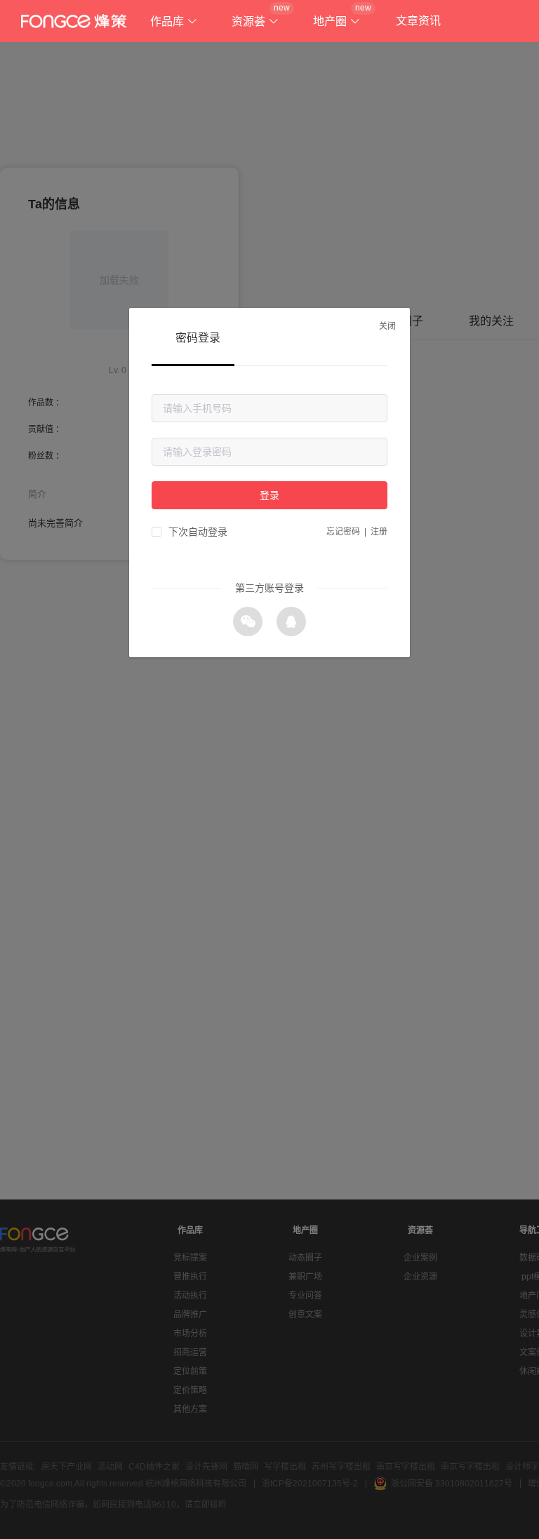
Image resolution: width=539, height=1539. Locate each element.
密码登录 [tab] (197, 338)
